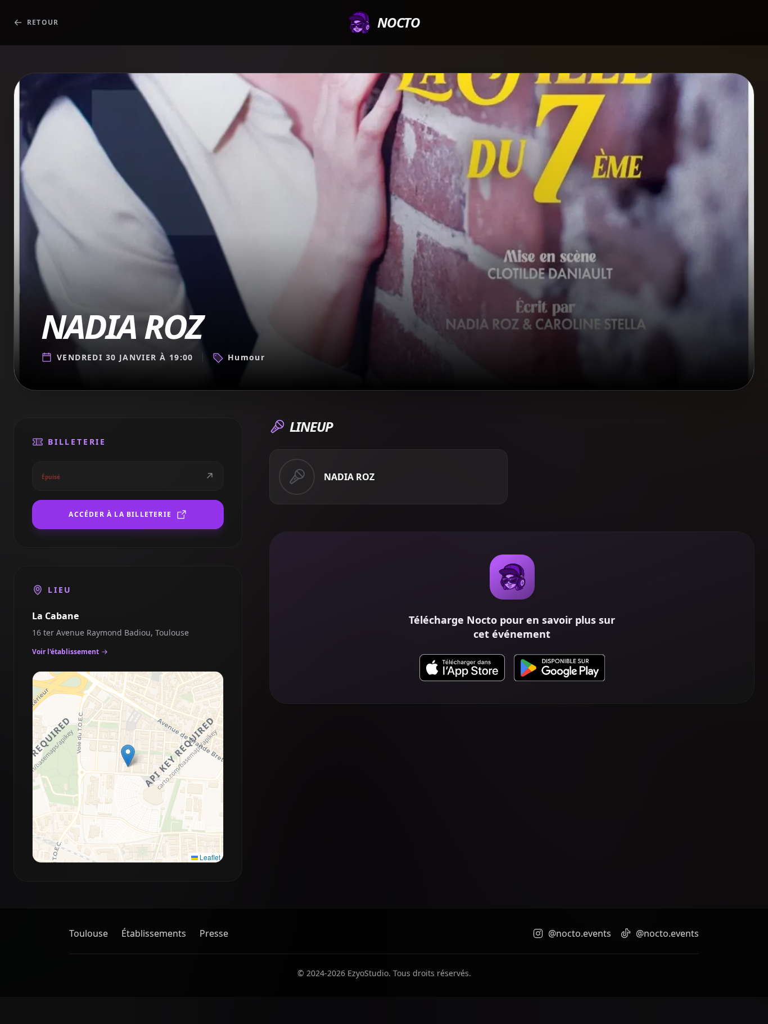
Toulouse (88, 933)
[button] (128, 755)
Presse (214, 933)
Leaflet (209, 857)
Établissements (153, 933)
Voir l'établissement (65, 651)
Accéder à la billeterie (120, 514)
